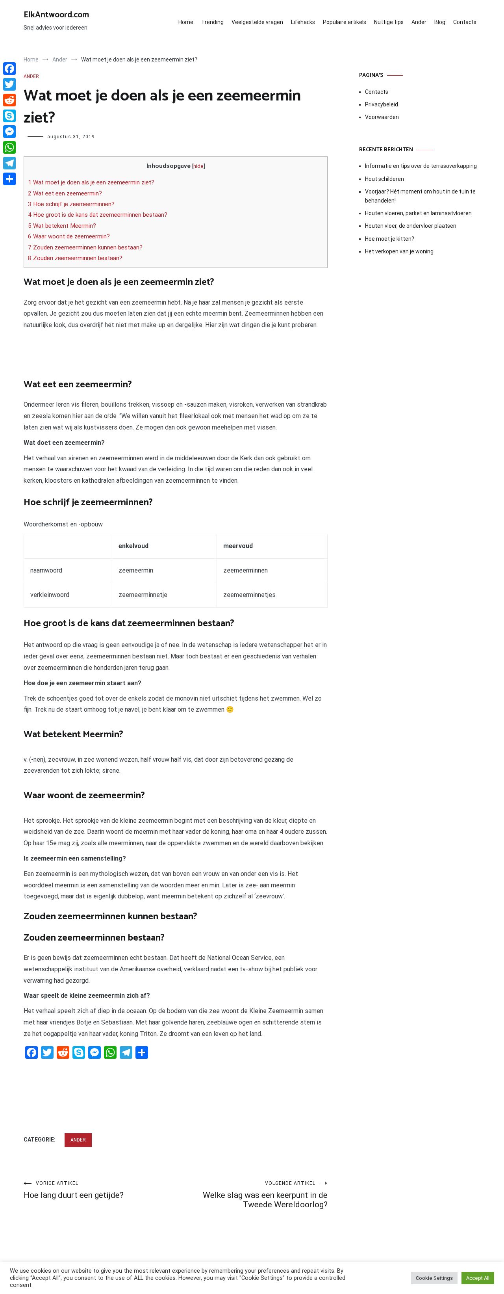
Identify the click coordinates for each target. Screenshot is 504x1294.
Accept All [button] (477, 1278)
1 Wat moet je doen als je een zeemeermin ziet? (91, 182)
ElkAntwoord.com (56, 15)
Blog (439, 22)
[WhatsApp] (9, 147)
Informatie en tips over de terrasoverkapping (421, 166)
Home (185, 22)
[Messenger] (9, 131)
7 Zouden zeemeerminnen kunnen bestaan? (85, 247)
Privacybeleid (381, 104)
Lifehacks (303, 22)
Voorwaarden (382, 117)
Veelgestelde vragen (257, 22)
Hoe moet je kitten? (390, 239)
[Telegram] (9, 163)
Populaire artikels (344, 22)
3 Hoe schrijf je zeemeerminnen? (71, 204)
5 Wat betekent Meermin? (62, 225)
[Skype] (9, 116)
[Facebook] (9, 68)
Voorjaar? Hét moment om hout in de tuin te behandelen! (420, 195)
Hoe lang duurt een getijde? (74, 1190)
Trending (212, 22)
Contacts (464, 22)
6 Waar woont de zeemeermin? (69, 236)
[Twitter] (9, 84)
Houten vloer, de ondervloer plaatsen (410, 226)
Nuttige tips (389, 22)
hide (198, 166)
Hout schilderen (384, 179)
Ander (418, 22)
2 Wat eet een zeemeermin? (65, 193)
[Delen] (9, 179)
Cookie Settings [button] (434, 1278)
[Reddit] (9, 100)
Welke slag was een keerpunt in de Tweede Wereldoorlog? (265, 1195)
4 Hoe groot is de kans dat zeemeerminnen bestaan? (97, 214)
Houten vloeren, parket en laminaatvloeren (418, 213)
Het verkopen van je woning (399, 251)
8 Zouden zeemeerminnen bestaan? (75, 258)
